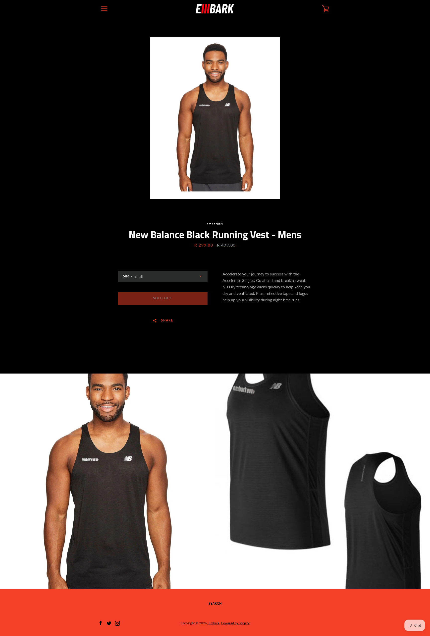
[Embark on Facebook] (100, 622)
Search (215, 603)
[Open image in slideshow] (215, 118)
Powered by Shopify (235, 623)
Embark (214, 623)
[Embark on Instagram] (117, 622)
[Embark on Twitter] (109, 622)
